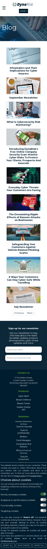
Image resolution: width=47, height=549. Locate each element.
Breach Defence (23, 400)
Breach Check (23, 403)
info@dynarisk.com (9, 541)
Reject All (39, 545)
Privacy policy (20, 476)
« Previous (18, 313)
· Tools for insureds (23, 426)
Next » (30, 313)
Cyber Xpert (23, 396)
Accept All (8, 545)
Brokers (23, 436)
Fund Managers (23, 440)
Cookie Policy (36, 476)
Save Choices (24, 545)
